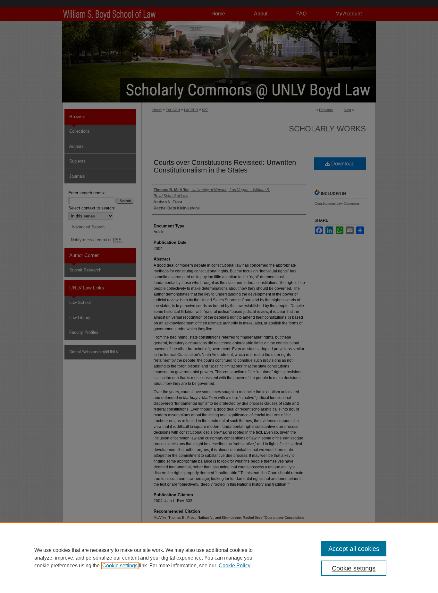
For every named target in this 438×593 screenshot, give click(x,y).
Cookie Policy (234, 565)
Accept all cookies (353, 548)
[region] (219, 557)
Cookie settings (120, 565)
